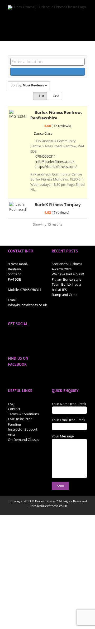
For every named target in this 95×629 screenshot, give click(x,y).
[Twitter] (16, 336)
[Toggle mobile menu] (85, 33)
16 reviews (62, 125)
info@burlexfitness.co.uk (54, 161)
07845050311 (45, 156)
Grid (55, 96)
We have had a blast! (68, 274)
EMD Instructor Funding (20, 422)
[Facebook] (9, 336)
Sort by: (27, 85)
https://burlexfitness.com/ (56, 166)
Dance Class (42, 133)
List (41, 96)
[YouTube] (23, 336)
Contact (14, 408)
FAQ (11, 403)
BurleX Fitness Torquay (58, 204)
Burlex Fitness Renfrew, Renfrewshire (56, 115)
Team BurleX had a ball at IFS (66, 287)
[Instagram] (30, 336)
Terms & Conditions (23, 414)
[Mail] (37, 336)
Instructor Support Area (22, 432)
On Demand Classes (23, 439)
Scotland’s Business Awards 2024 (67, 266)
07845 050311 (30, 289)
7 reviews (61, 212)
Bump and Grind (65, 294)
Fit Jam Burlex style (66, 279)
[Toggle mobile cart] (75, 33)
